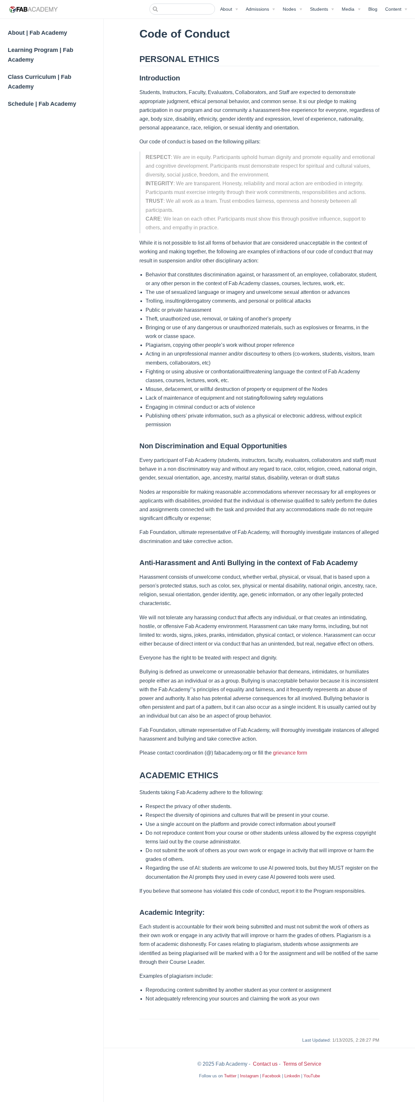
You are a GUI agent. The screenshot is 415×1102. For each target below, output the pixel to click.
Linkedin (292, 1075)
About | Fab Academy (37, 33)
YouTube (311, 1075)
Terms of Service (302, 1064)
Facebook (271, 1075)
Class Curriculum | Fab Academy (39, 82)
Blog (372, 9)
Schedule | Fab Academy (42, 104)
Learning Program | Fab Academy (40, 55)
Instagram (249, 1075)
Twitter (230, 1075)
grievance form (290, 753)
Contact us (265, 1064)
